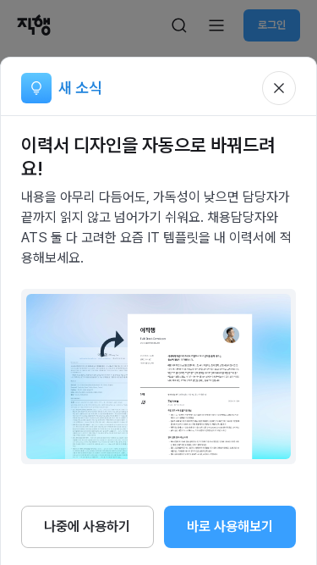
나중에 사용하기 (87, 526)
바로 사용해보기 (230, 526)
